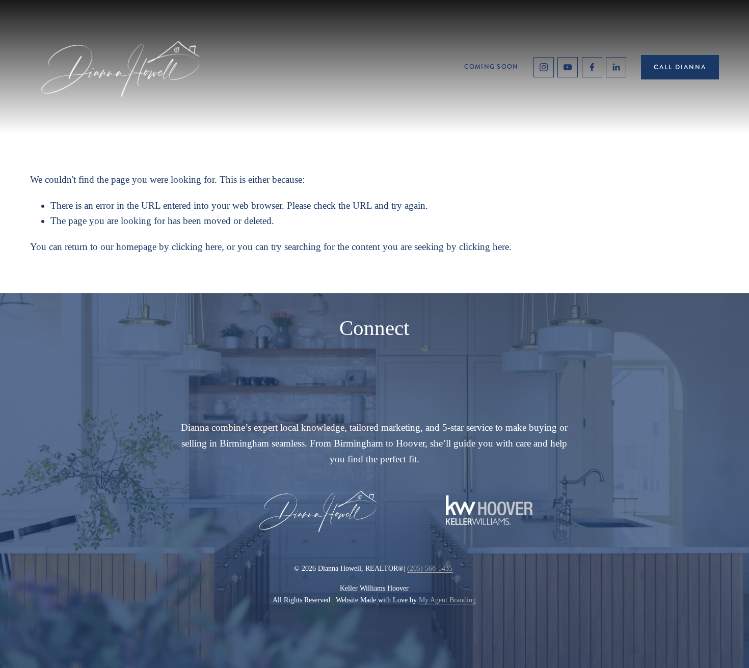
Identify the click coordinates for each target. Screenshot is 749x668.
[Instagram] (543, 67)
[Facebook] (592, 67)
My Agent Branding (447, 600)
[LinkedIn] (616, 67)
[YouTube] (567, 67)
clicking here (197, 246)
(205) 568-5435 (429, 568)
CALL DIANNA (680, 67)
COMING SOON (491, 66)
